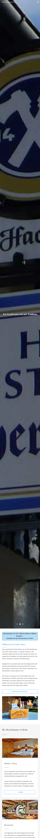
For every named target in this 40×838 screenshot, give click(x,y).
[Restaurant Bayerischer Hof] (20, 809)
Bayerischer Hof (9, 2)
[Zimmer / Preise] (20, 748)
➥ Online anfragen (20, 691)
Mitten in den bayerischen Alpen (20, 314)
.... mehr (20, 792)
